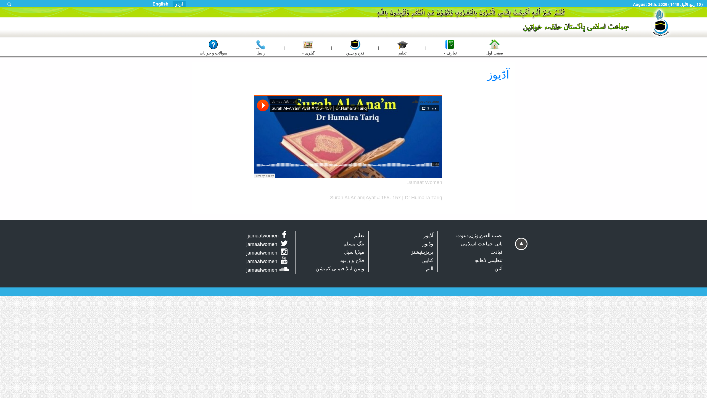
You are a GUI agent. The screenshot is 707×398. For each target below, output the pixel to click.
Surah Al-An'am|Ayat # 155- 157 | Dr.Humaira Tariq (386, 197)
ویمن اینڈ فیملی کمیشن (340, 268)
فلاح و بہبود (352, 259)
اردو (179, 4)
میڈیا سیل (354, 251)
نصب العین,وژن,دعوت (479, 235)
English (160, 4)
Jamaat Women (424, 182)
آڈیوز (428, 235)
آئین (499, 268)
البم (429, 268)
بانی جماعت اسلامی (482, 243)
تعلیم (359, 235)
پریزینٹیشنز (422, 251)
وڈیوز (427, 243)
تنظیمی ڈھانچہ (487, 259)
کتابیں (427, 259)
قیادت (496, 251)
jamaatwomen (263, 235)
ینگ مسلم (354, 243)
